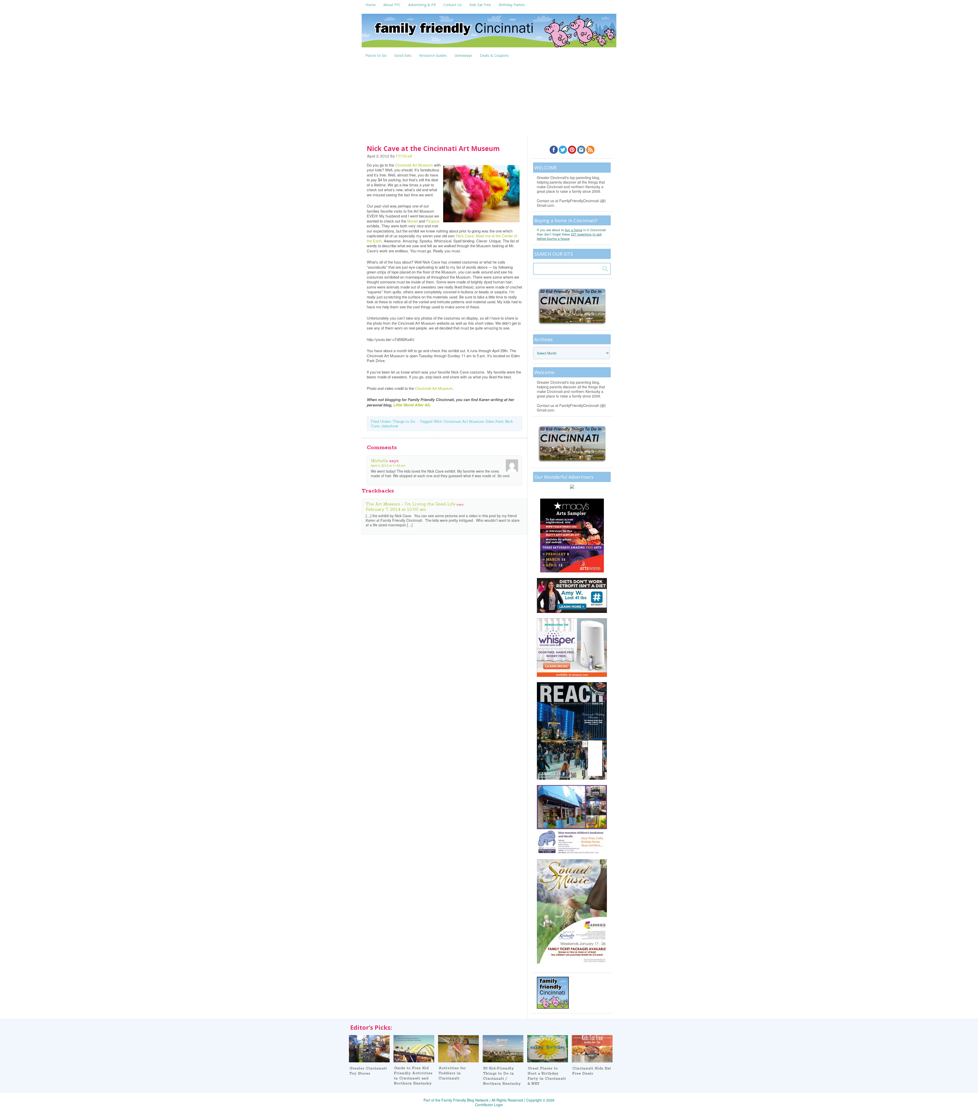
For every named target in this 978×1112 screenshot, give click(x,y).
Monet (412, 221)
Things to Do (403, 421)
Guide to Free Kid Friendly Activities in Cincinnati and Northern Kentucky (413, 1076)
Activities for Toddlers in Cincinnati (452, 1073)
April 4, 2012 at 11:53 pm (388, 465)
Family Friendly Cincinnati (489, 32)
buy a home (573, 229)
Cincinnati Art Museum (414, 165)
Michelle (379, 460)
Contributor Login (489, 1104)
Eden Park (495, 421)
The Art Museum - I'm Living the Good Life (410, 503)
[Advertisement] (489, 98)
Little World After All (411, 405)
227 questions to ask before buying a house (569, 236)
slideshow (389, 426)
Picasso (432, 221)
